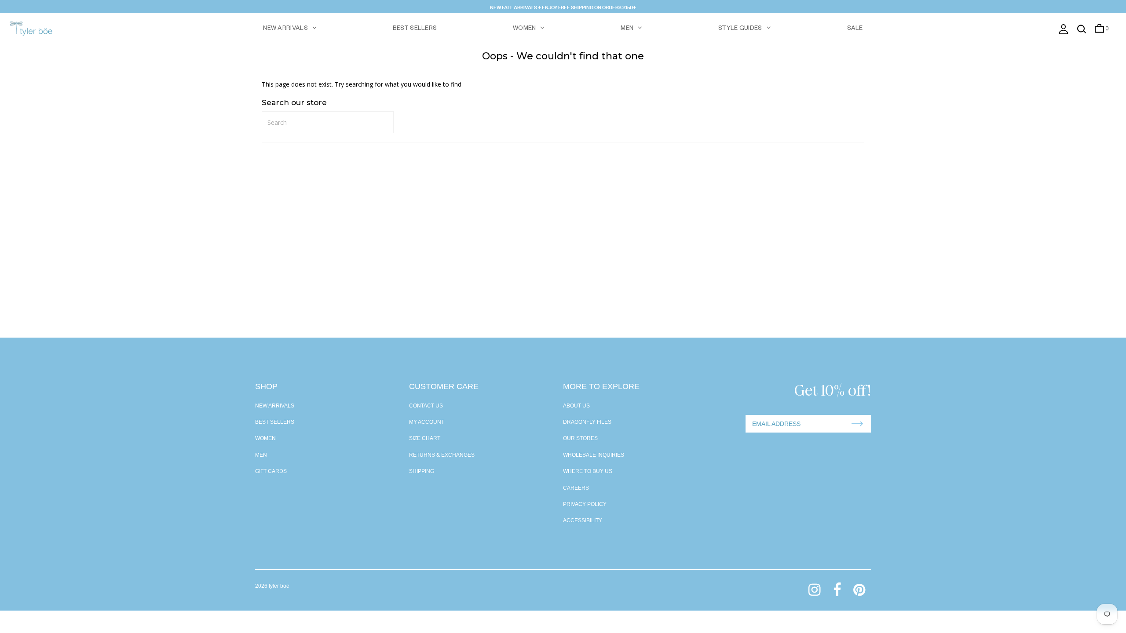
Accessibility (582, 520)
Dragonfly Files (587, 422)
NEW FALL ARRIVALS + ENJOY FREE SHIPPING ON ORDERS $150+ (563, 6)
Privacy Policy (585, 504)
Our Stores (580, 438)
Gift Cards (271, 471)
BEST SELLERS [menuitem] (415, 29)
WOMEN (524, 29)
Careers (576, 488)
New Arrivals (274, 406)
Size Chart (424, 438)
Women (265, 438)
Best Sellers (274, 422)
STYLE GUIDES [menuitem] (740, 29)
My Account (426, 422)
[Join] (857, 423)
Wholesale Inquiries (593, 455)
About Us (576, 406)
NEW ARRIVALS (285, 29)
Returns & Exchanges (442, 455)
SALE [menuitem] (855, 29)
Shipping (421, 471)
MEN (627, 29)
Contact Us (426, 406)
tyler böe (279, 586)
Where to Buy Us (587, 471)
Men (261, 455)
